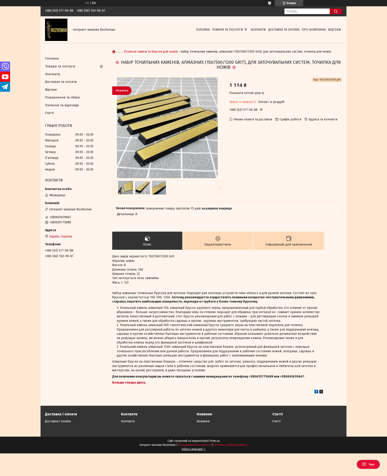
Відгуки (334, 30)
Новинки (203, 421)
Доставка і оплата (58, 421)
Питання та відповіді (62, 105)
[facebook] (316, 392)
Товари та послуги (227, 30)
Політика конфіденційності (230, 444)
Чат (371, 464)
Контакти (258, 30)
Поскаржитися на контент (194, 444)
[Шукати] (336, 11)
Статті (49, 113)
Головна (203, 30)
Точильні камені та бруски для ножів (151, 51)
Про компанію (314, 30)
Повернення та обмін (62, 97)
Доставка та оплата (283, 30)
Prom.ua (215, 440)
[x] (321, 392)
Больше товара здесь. (129, 382)
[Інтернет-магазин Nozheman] (56, 30)
